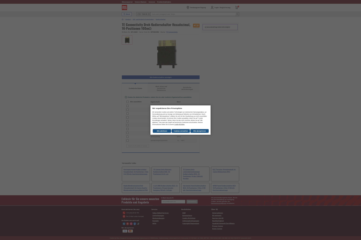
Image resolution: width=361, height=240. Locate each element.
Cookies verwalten (181, 131)
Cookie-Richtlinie (179, 124)
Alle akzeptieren (199, 131)
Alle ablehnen (162, 131)
